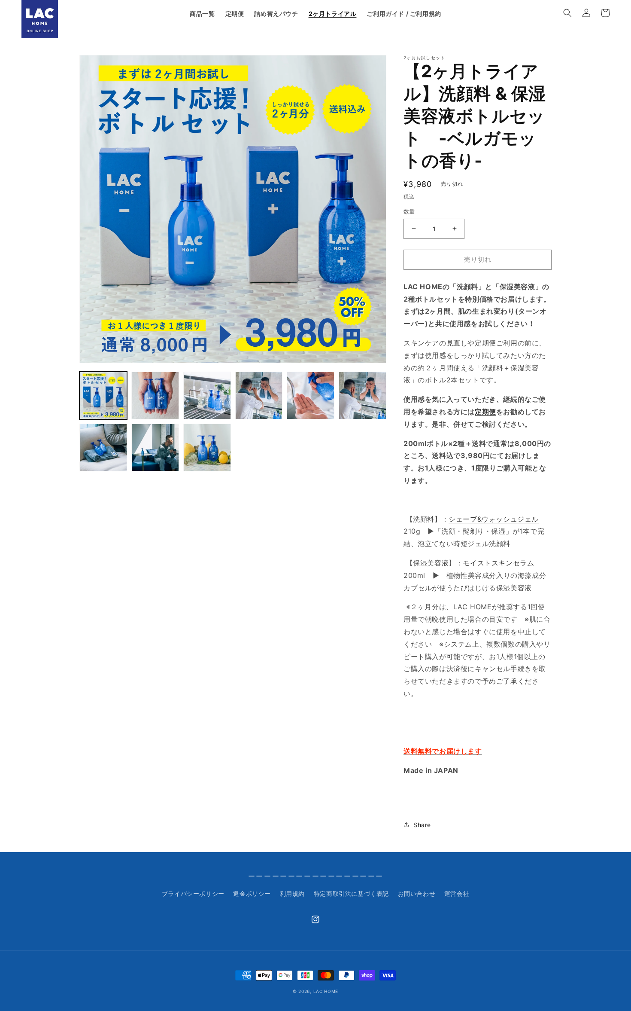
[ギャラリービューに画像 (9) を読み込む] (207, 447)
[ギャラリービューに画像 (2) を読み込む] (155, 395)
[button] (567, 12)
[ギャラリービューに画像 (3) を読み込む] (207, 395)
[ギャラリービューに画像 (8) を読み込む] (155, 447)
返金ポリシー (252, 893)
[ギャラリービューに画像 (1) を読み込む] (103, 395)
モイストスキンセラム (498, 563)
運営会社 (456, 893)
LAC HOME (326, 991)
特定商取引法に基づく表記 (351, 893)
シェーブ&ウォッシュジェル (494, 519)
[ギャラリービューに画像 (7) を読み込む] (103, 447)
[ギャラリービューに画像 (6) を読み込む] (362, 395)
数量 (409, 211)
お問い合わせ (417, 893)
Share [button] (422, 824)
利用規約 (292, 893)
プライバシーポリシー (193, 893)
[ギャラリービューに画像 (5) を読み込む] (310, 395)
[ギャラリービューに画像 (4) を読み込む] (259, 395)
